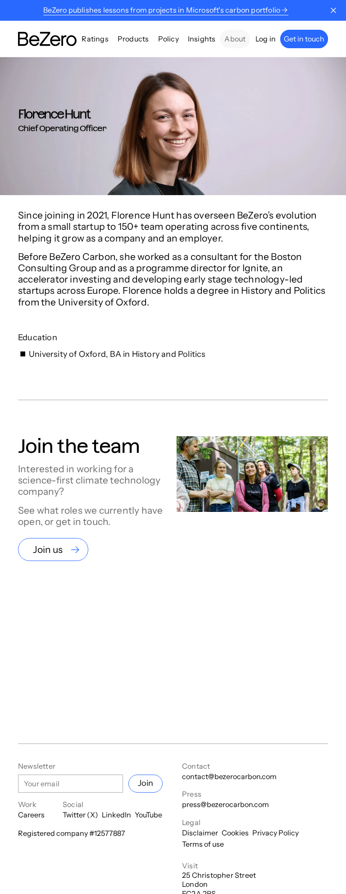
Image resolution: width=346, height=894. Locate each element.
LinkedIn (116, 814)
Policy (168, 38)
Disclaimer (200, 832)
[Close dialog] (333, 10)
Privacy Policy (275, 832)
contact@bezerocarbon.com (229, 776)
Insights (202, 38)
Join (145, 783)
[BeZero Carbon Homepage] (47, 39)
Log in (265, 38)
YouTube (148, 814)
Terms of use (203, 843)
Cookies (235, 832)
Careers (31, 814)
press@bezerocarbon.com (225, 804)
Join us (48, 549)
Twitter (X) (80, 814)
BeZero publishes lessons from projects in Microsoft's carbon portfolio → (165, 9)
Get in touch (304, 38)
